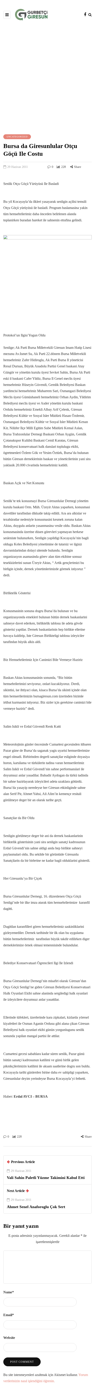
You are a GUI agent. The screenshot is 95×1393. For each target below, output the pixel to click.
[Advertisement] (47, 76)
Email (8, 1315)
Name (8, 1292)
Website (9, 1338)
